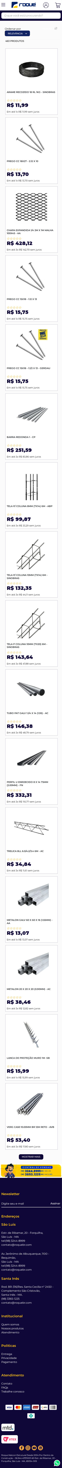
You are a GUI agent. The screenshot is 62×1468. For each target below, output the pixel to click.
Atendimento (10, 1332)
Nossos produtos (12, 1328)
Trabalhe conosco (12, 1391)
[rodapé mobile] (31, 1171)
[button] (3, 5)
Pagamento (9, 1362)
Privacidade (9, 1358)
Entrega (6, 1354)
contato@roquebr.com (16, 1244)
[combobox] (31, 15)
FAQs (4, 1387)
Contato (6, 1383)
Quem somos (10, 1324)
